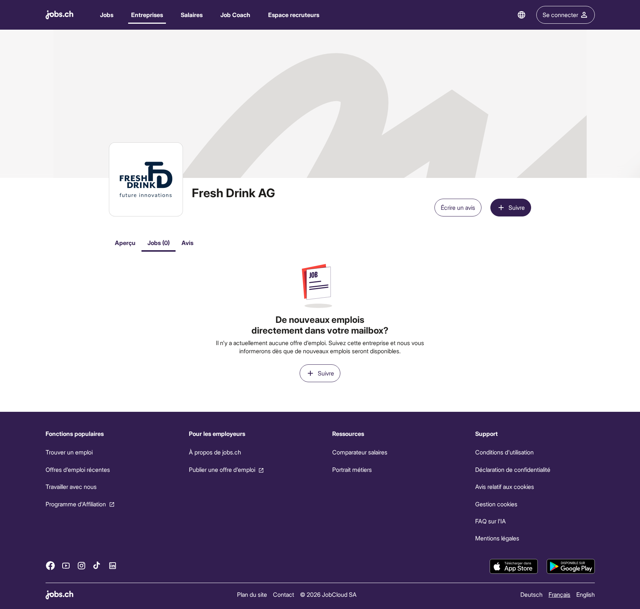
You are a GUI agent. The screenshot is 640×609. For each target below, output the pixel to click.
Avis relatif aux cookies (504, 486)
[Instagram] (81, 565)
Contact (283, 594)
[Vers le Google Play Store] (571, 566)
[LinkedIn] (112, 565)
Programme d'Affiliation (76, 503)
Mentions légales (497, 538)
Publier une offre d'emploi (222, 469)
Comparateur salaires (359, 452)
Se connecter (560, 14)
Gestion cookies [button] (496, 503)
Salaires (192, 14)
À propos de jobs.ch (215, 452)
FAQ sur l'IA (490, 520)
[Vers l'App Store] (514, 566)
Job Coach (235, 14)
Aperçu (125, 242)
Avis (187, 242)
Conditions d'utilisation (504, 452)
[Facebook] (50, 565)
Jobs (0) (158, 242)
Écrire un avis (458, 207)
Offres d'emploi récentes (78, 469)
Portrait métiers (351, 469)
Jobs (106, 14)
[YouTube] (66, 565)
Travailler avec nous (71, 486)
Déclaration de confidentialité (512, 469)
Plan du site (252, 594)
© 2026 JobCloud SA (328, 594)
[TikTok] (97, 565)
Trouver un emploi (69, 452)
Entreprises (147, 14)
